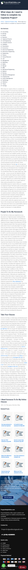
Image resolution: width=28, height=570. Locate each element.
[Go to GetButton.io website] (3, 568)
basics (21, 355)
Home (2, 21)
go (16, 164)
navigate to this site (13, 366)
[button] (14, 7)
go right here (4, 328)
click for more (4, 355)
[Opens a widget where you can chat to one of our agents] (22, 567)
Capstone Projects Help (11, 21)
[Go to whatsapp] (3, 565)
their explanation (17, 281)
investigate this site (18, 357)
